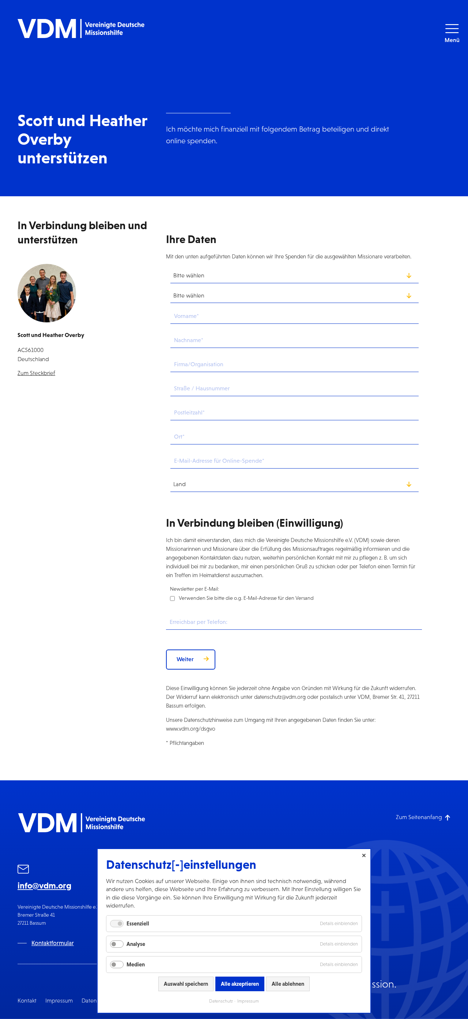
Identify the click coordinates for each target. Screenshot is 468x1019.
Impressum (59, 1000)
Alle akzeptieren (240, 984)
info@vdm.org (44, 885)
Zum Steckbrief (36, 373)
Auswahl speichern (186, 984)
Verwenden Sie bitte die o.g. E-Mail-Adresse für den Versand (246, 598)
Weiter (185, 659)
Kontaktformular (52, 943)
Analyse (136, 944)
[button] (452, 33)
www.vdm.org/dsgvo (190, 729)
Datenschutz (221, 1001)
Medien (136, 964)
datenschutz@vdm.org (280, 697)
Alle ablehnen (288, 984)
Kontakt (27, 1000)
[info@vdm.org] (23, 870)
